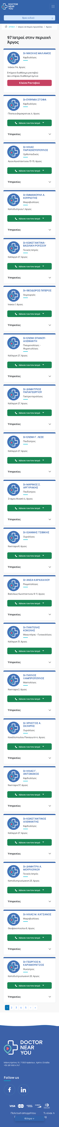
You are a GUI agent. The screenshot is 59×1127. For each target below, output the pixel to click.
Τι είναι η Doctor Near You (34, 1114)
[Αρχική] (9, 6)
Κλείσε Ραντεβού (29, 82)
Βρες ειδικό (28, 17)
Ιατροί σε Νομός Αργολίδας (30, 27)
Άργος (49, 27)
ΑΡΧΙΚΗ (11, 27)
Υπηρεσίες (14, 134)
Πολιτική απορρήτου (23, 1113)
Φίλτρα (28, 1118)
